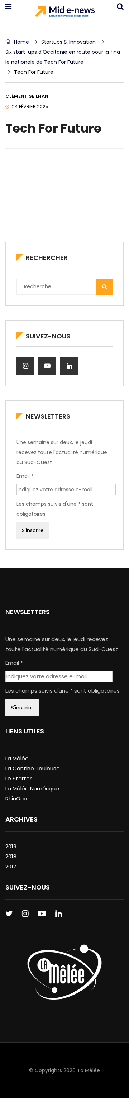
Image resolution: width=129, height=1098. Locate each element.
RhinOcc (16, 798)
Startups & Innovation (68, 41)
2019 (10, 846)
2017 (10, 866)
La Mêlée (17, 758)
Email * (25, 476)
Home (21, 41)
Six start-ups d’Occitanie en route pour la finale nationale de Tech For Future (62, 57)
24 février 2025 (30, 106)
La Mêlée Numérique (32, 788)
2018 (10, 856)
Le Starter (18, 778)
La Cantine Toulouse (32, 768)
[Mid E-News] (64, 12)
